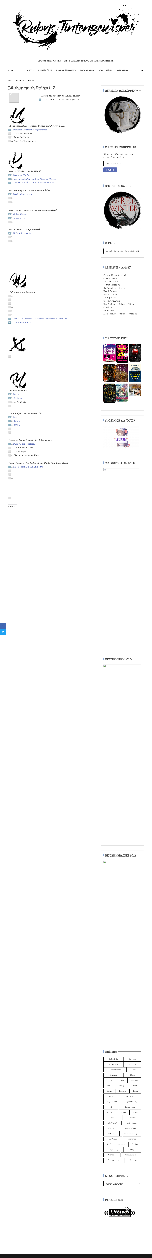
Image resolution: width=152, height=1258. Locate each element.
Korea (123, 1112)
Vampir (133, 1149)
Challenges (105, 70)
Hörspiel (122, 1091)
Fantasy (134, 1080)
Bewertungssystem (66, 70)
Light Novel (132, 1123)
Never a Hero (20, 218)
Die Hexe (17, 394)
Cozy (134, 1069)
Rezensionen (45, 70)
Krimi (135, 1112)
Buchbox (132, 1064)
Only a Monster (20, 214)
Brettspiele (113, 1064)
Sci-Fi (109, 1144)
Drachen (113, 1075)
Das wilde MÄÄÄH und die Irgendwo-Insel (34, 182)
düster (132, 1075)
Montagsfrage (130, 1128)
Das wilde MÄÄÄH (22, 175)
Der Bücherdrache (22, 322)
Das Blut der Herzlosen (24, 444)
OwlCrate (113, 1138)
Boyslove (132, 1059)
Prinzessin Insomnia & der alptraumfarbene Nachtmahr (41, 319)
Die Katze (18, 398)
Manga (111, 1128)
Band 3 (17, 425)
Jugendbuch (112, 1101)
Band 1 (16, 417)
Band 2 (17, 421)
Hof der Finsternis (22, 233)
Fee (108, 1085)
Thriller (135, 1144)
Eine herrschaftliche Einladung (28, 467)
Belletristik (113, 1059)
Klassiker (110, 1112)
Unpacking (113, 1149)
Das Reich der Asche (23, 194)
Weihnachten (130, 1154)
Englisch (110, 1080)
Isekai (135, 1091)
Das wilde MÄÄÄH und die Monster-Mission (35, 179)
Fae (122, 1080)
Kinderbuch (130, 1107)
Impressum (122, 70)
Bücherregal (87, 70)
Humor (109, 1091)
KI (111, 1107)
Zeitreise (133, 1160)
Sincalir (122, 1144)
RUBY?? (30, 70)
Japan (111, 1096)
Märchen (111, 1133)
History (121, 1085)
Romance (132, 1138)
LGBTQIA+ (112, 1123)
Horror (135, 1085)
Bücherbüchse (115, 1069)
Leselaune (113, 1117)
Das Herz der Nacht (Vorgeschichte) (30, 130)
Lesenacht (132, 1117)
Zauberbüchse (114, 1160)
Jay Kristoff (130, 1096)
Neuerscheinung (130, 1133)
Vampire (111, 1154)
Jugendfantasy (131, 1101)
